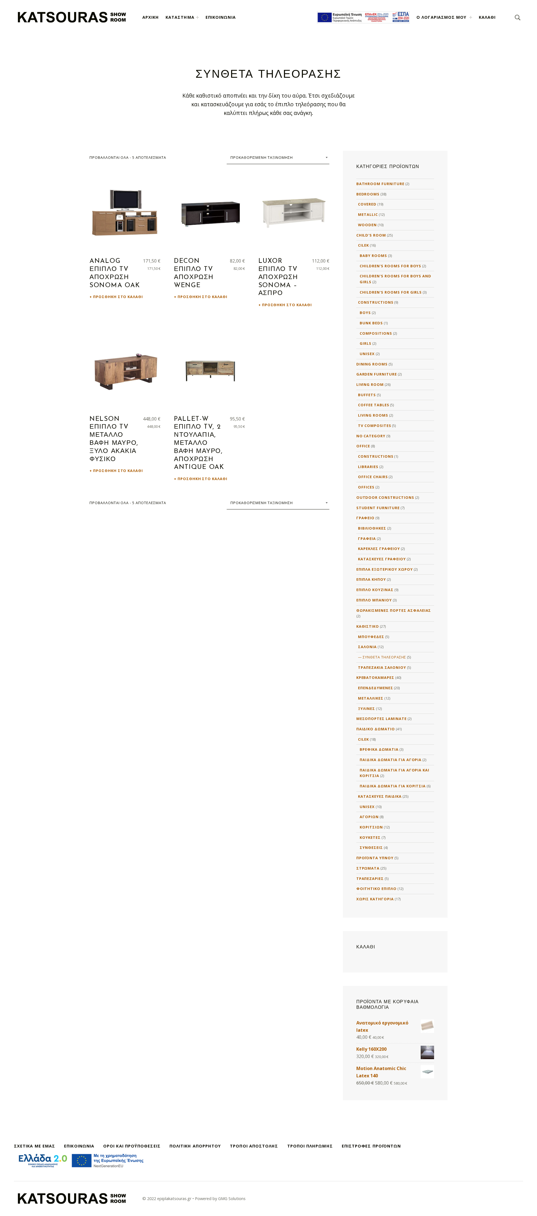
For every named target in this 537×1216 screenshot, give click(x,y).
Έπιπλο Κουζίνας (375, 589)
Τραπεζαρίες (370, 878)
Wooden (367, 224)
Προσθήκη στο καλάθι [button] (118, 296)
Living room (370, 384)
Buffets (367, 394)
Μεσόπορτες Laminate (381, 718)
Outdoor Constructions (385, 497)
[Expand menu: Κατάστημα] (197, 17)
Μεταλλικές (370, 698)
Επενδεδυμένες (375, 687)
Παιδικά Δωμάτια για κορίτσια (393, 785)
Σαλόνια (367, 646)
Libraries (368, 466)
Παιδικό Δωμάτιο (375, 728)
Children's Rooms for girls (391, 292)
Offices (366, 487)
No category (371, 435)
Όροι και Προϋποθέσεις (132, 1146)
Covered (367, 204)
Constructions (375, 302)
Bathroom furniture (380, 183)
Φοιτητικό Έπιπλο (376, 888)
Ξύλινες (366, 708)
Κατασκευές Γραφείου (382, 558)
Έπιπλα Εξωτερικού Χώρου (384, 569)
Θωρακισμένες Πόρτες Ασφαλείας (393, 610)
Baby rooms (373, 255)
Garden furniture (376, 374)
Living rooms (373, 415)
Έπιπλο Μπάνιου (374, 600)
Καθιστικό (367, 626)
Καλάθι (487, 17)
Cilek (363, 245)
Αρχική (150, 17)
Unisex (367, 353)
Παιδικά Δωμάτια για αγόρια (390, 759)
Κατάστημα (180, 17)
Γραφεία (367, 538)
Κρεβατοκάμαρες (375, 677)
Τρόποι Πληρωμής (310, 1146)
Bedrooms (368, 194)
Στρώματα (368, 868)
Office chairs (373, 476)
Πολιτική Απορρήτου (195, 1146)
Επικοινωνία (221, 17)
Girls (365, 343)
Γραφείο (365, 517)
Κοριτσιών (371, 827)
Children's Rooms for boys (390, 265)
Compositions (376, 333)
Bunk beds (371, 322)
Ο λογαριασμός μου (441, 17)
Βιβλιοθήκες (372, 528)
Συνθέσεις (371, 847)
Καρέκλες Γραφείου (379, 548)
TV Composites (374, 425)
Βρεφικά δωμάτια (379, 749)
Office (363, 445)
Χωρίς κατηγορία (375, 898)
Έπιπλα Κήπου (371, 579)
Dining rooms (372, 364)
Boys (365, 312)
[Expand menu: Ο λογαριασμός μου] (470, 17)
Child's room (371, 235)
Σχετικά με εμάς (34, 1146)
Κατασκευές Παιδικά (380, 796)
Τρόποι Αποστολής (254, 1146)
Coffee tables (373, 404)
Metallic (368, 214)
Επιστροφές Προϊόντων (371, 1146)
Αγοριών (369, 816)
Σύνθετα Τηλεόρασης (384, 657)
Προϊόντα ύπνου (375, 857)
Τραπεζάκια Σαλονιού (382, 667)
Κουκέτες (370, 837)
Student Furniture (378, 507)
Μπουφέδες (371, 636)
